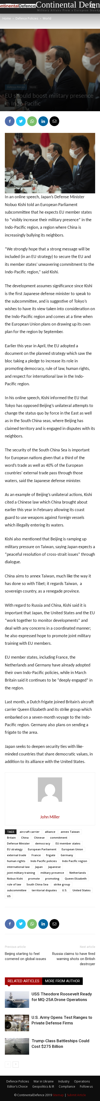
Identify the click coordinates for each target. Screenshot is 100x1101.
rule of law (14, 884)
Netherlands (77, 872)
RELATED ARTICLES (23, 981)
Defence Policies (27, 18)
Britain (11, 837)
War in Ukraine (43, 1081)
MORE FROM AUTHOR (62, 981)
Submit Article (76, 1095)
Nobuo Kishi (15, 878)
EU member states (68, 843)
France (36, 855)
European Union (72, 849)
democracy (42, 843)
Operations (82, 1081)
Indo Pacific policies (44, 861)
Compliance (67, 1086)
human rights (16, 861)
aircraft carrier (30, 831)
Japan (39, 867)
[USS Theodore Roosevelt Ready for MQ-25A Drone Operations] (17, 999)
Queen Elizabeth (76, 878)
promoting (52, 878)
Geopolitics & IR (43, 1086)
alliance (50, 831)
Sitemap (58, 1095)
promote (34, 878)
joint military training (21, 872)
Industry (63, 1081)
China (25, 837)
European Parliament (42, 849)
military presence (52, 872)
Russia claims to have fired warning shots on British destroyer (73, 959)
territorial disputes (44, 890)
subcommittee (16, 890)
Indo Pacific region (74, 861)
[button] (93, 7)
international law (18, 867)
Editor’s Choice (17, 1086)
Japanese (54, 867)
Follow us (86, 1086)
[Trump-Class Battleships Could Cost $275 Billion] (17, 1046)
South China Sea (37, 884)
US (9, 896)
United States (82, 890)
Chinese (39, 837)
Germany (67, 855)
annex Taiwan (70, 831)
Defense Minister (18, 843)
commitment (58, 837)
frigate (50, 855)
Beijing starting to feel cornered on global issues (25, 956)
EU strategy (15, 849)
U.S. (64, 890)
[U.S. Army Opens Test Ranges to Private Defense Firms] (17, 1023)
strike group (62, 884)
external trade (16, 855)
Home (6, 18)
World (47, 18)
